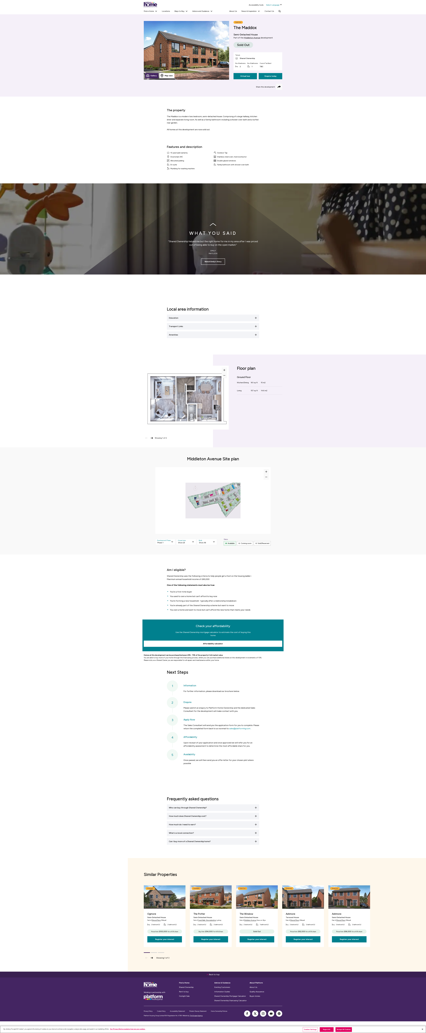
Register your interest (164, 939)
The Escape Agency (196, 1015)
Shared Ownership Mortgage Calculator (230, 996)
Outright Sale (184, 996)
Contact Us (269, 11)
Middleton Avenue (252, 38)
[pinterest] (279, 1013)
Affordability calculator (213, 644)
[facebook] (247, 1013)
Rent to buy (184, 992)
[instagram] (263, 1013)
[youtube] (271, 1013)
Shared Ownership (186, 987)
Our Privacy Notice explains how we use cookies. (127, 1029)
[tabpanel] (186, 50)
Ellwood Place (156, 920)
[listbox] (165, 542)
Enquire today (270, 76)
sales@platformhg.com (239, 728)
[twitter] (255, 1013)
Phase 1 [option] (160, 543)
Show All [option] (202, 543)
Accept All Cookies (344, 1029)
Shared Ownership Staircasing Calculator (230, 1000)
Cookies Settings (310, 1029)
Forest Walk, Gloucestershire (207, 920)
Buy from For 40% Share (211, 931)
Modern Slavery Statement (197, 1011)
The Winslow (246, 913)
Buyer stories (255, 996)
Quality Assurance (257, 992)
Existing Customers (222, 987)
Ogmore (151, 913)
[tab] (151, 75)
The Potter (199, 913)
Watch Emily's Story (213, 262)
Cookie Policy (161, 1011)
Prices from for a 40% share (164, 931)
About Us (233, 11)
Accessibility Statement (177, 1011)
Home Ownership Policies (219, 1011)
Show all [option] (181, 543)
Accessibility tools (256, 5)
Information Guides (222, 992)
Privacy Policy (148, 1011)
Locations (166, 11)
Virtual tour (245, 76)
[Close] (422, 1029)
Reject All (326, 1029)
